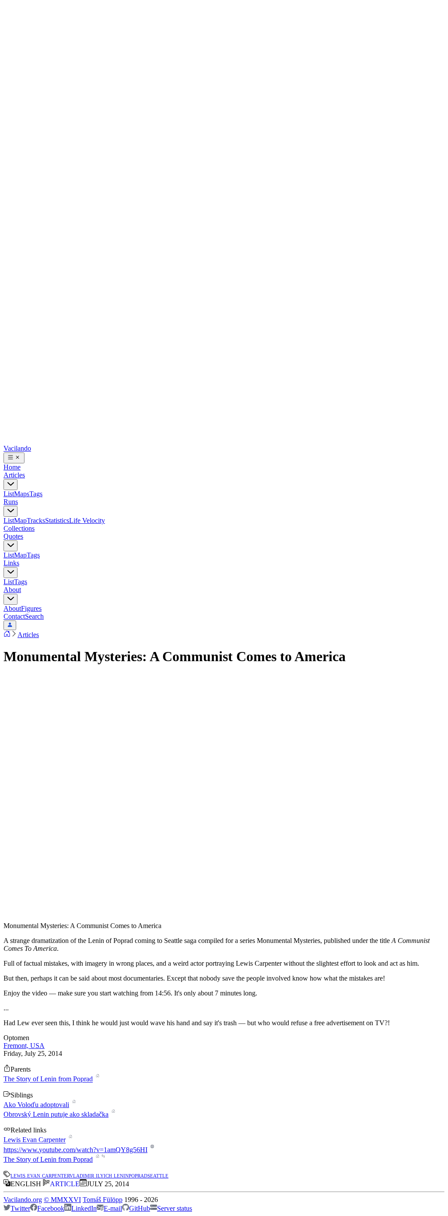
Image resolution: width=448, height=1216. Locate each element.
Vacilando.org (23, 1199)
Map (20, 520)
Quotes (13, 536)
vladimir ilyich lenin (99, 1175)
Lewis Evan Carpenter (35, 1140)
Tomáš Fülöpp (102, 1199)
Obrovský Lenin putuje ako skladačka (56, 1114)
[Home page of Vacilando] (7, 634)
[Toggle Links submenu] (11, 572)
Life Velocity (87, 520)
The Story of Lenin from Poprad (48, 1079)
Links (11, 563)
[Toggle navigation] (14, 457)
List (9, 494)
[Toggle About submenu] (11, 599)
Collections (19, 528)
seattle (157, 1175)
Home (12, 467)
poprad (138, 1175)
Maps (21, 494)
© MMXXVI (62, 1199)
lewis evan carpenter (40, 1175)
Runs (11, 501)
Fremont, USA (24, 1045)
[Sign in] (10, 625)
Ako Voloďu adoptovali (36, 1104)
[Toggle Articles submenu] (11, 484)
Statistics (57, 520)
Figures (31, 608)
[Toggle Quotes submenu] (11, 545)
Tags (35, 494)
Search (34, 616)
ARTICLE (65, 1184)
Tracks (36, 520)
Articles (14, 475)
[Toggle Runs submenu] (11, 511)
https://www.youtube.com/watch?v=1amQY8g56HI (75, 1149)
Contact (14, 616)
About (12, 589)
